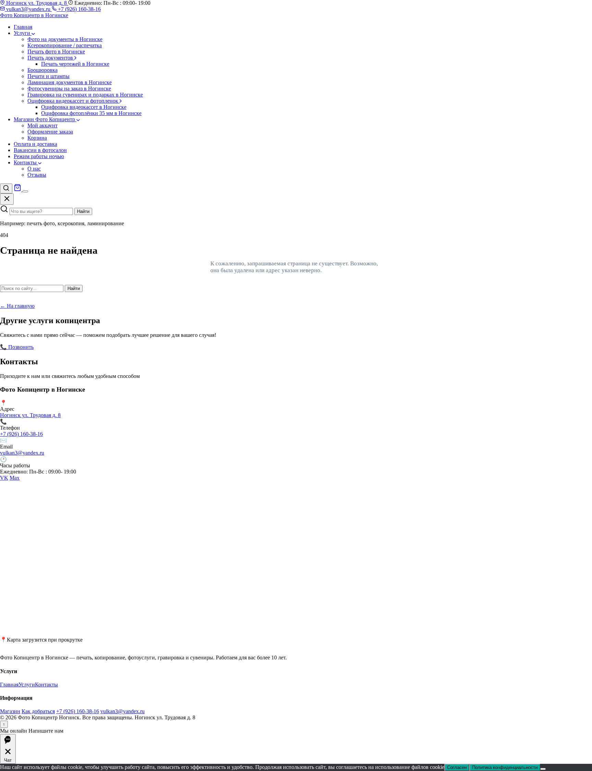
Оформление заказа (50, 132)
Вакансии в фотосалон (40, 150)
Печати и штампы (48, 76)
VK (4, 478)
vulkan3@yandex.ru (28, 9)
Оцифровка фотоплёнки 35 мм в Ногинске (91, 113)
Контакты (26, 162)
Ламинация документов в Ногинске (69, 82)
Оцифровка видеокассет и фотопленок (73, 101)
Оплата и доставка (35, 144)
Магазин (10, 711)
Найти (83, 211)
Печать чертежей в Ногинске (75, 64)
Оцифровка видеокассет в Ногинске (83, 107)
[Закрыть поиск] (7, 199)
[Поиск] (6, 188)
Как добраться (38, 711)
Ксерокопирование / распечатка (64, 45)
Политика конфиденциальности (505, 767)
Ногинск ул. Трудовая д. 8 (36, 3)
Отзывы (36, 175)
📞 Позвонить (17, 347)
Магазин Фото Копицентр (45, 119)
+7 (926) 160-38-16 (79, 9)
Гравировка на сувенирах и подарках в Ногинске (85, 95)
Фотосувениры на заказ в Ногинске (69, 88)
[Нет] (543, 769)
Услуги (23, 33)
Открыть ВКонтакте (58, 347)
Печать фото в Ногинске (56, 51)
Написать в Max (102, 347)
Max (15, 478)
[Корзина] (18, 189)
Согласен (457, 767)
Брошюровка (42, 70)
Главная (23, 27)
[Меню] (25, 191)
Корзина (37, 138)
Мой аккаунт (42, 125)
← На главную (17, 306)
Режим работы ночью (39, 156)
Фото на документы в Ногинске (64, 39)
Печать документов (50, 58)
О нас (34, 169)
